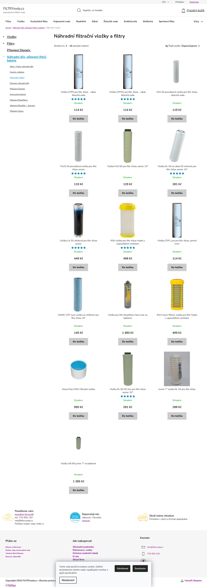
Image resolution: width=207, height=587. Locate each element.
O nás (76, 556)
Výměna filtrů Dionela (14, 553)
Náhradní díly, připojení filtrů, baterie (27, 58)
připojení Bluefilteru (19, 100)
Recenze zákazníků (13, 556)
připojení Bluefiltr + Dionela (22, 105)
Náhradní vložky (17, 77)
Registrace (194, 2)
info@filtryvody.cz (155, 547)
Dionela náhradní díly (19, 83)
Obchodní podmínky (83, 547)
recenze (86, 520)
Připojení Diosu (16, 111)
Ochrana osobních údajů (85, 553)
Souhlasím (140, 568)
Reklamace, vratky (82, 550)
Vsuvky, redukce (17, 72)
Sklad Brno (78, 559)
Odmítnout (122, 568)
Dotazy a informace (13, 547)
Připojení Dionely (18, 50)
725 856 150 (153, 553)
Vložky (12, 37)
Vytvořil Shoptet (193, 580)
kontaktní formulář (24, 514)
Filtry (11, 43)
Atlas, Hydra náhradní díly (21, 66)
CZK (164, 2)
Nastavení (68, 580)
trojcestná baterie (18, 94)
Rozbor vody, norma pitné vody (18, 550)
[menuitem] (8, 21)
